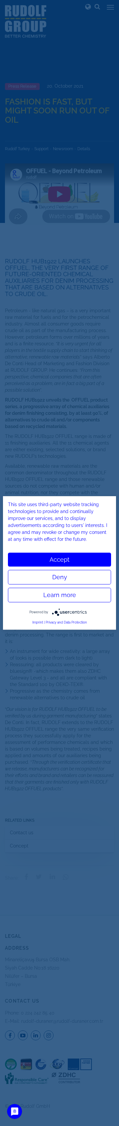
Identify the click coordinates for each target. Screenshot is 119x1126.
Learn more (59, 594)
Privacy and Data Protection (66, 622)
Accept (59, 559)
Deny (59, 577)
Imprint (37, 622)
